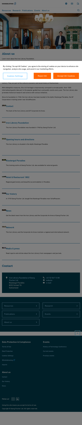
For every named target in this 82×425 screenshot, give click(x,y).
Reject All (42, 76)
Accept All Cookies (66, 76)
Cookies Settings (15, 76)
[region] (41, 72)
